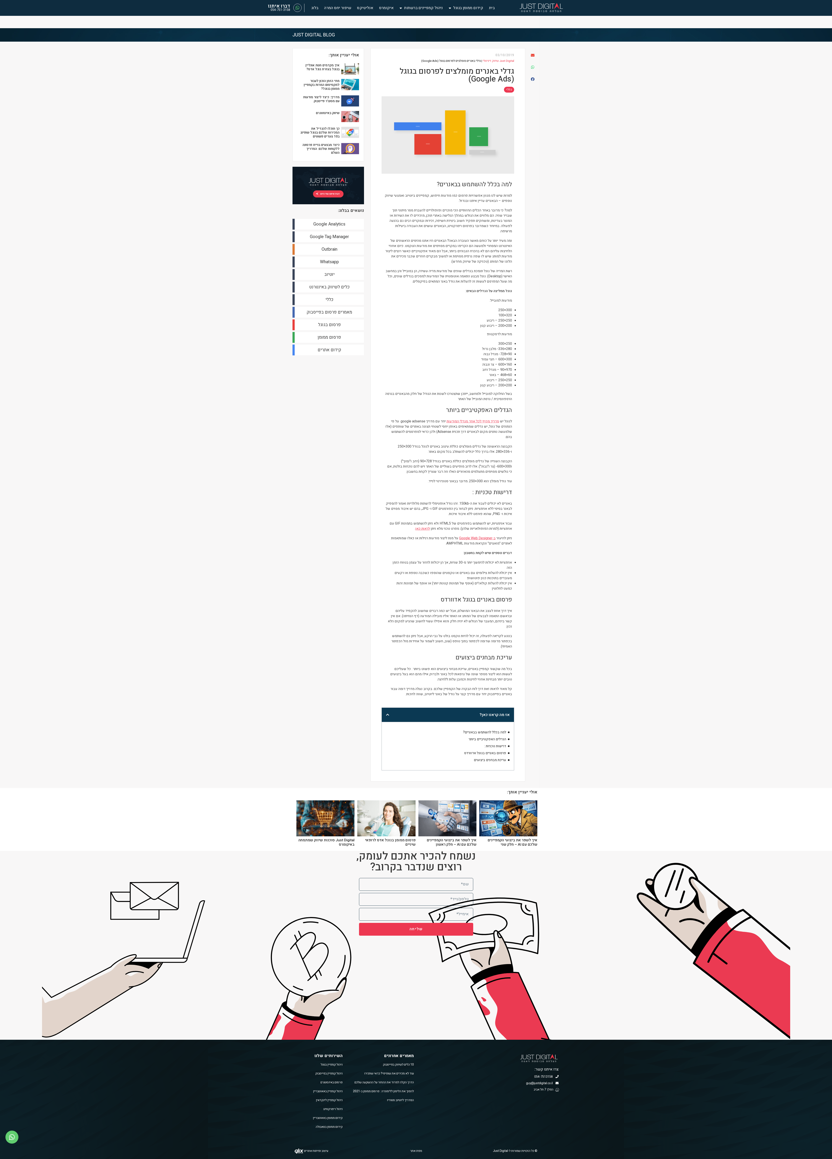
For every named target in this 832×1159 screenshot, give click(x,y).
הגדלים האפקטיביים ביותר (487, 739)
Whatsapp (329, 262)
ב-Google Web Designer (477, 538)
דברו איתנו (279, 6)
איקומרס (386, 8)
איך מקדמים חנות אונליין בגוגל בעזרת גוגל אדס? (323, 67)
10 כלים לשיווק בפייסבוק (398, 1064)
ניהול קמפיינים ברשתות (423, 8)
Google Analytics (329, 224)
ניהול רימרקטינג (333, 1109)
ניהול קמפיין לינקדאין (329, 1100)
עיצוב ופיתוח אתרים (315, 1151)
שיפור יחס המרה (337, 8)
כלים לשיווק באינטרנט (329, 287)
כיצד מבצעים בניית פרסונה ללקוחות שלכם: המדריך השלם (321, 148)
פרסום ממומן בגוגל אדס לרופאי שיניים (390, 842)
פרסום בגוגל (329, 325)
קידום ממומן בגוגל (468, 8)
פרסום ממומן (329, 337)
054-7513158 (543, 1076)
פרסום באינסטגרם (331, 1082)
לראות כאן (422, 528)
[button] (532, 55)
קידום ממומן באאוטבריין (328, 1118)
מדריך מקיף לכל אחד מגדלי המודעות (473, 421)
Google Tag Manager (329, 237)
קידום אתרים (329, 350)
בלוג (314, 8)
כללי (509, 89)
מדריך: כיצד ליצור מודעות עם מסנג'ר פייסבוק (321, 99)
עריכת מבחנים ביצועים (490, 760)
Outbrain (329, 249)
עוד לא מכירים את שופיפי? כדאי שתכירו (389, 1073)
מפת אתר (416, 1151)
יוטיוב (329, 274)
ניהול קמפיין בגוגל (332, 1064)
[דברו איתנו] (297, 8)
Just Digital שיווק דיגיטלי (498, 61)
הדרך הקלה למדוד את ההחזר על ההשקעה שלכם (384, 1082)
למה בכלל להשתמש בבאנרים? (484, 732)
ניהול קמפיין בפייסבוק (329, 1073)
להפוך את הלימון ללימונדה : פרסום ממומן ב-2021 (383, 1091)
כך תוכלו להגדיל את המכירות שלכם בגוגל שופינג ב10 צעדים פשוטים (320, 132)
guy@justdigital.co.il (539, 1083)
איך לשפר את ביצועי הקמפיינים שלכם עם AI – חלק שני (512, 842)
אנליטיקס (365, 8)
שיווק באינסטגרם (328, 113)
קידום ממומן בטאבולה (329, 1127)
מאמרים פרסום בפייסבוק (329, 312)
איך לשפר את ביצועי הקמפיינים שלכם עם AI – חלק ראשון (451, 842)
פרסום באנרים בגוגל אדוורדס (485, 753)
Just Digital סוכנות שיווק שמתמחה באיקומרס (326, 842)
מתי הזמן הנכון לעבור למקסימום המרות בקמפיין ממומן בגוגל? (322, 84)
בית (492, 8)
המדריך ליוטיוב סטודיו (400, 1100)
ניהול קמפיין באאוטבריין (328, 1091)
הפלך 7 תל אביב (544, 1089)
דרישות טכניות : (495, 746)
